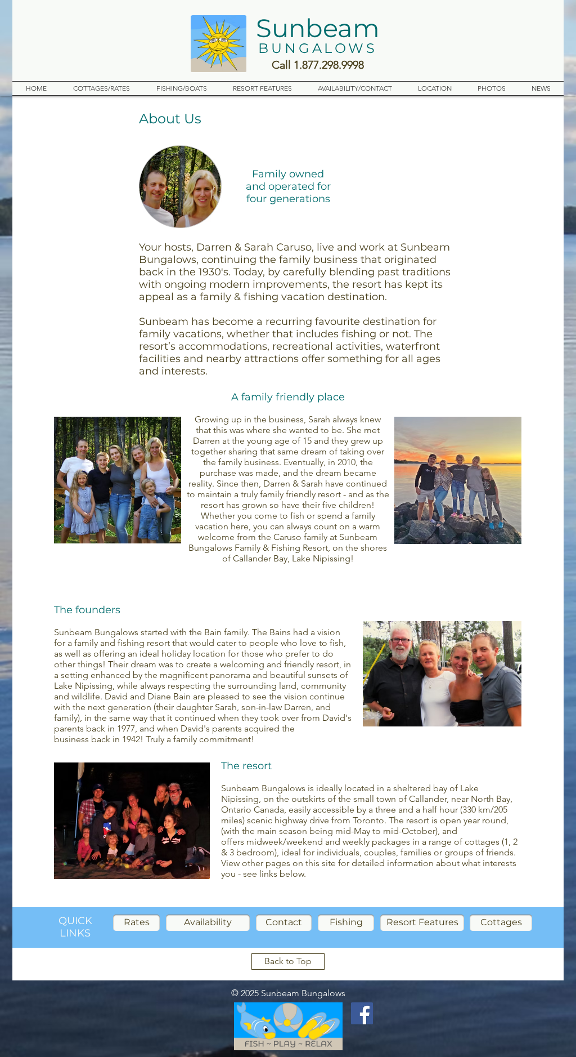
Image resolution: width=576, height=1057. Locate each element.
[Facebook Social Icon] (362, 1013)
